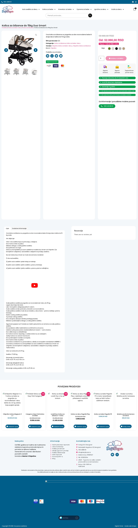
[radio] (109, 48)
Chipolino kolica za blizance (82, 46)
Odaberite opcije (13, 426)
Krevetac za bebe (65, 9)
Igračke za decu (100, 9)
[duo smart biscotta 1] (20, 50)
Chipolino (53, 48)
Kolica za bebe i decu (14, 27)
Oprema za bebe (83, 9)
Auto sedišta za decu (29, 9)
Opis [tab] (7, 228)
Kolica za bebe (47, 9)
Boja (103, 48)
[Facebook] (133, 2)
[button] (6, 50)
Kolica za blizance (28, 27)
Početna (4, 27)
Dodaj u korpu (117, 58)
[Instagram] (136, 2)
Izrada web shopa (130, 526)
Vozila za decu (116, 9)
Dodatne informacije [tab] (19, 228)
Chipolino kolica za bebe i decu (62, 46)
